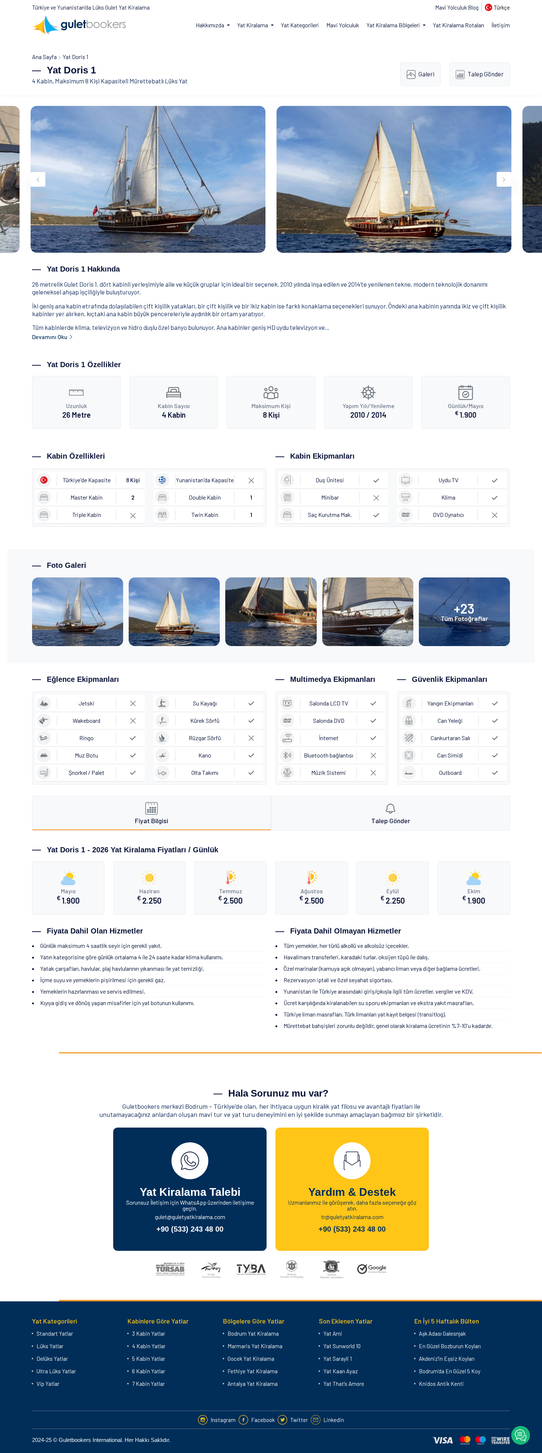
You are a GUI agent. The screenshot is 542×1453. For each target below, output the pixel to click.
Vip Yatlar (48, 1383)
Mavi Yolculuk (342, 24)
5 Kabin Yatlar (148, 1358)
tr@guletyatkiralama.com (352, 1216)
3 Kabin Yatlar (148, 1333)
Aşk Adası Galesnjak (442, 1333)
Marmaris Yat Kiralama (254, 1346)
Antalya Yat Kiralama (252, 1383)
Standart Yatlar (55, 1333)
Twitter (299, 1419)
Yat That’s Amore (343, 1383)
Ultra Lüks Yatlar (56, 1371)
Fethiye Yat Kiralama (252, 1371)
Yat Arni (332, 1333)
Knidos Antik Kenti (441, 1383)
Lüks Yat (176, 80)
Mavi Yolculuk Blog (457, 7)
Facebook (263, 1419)
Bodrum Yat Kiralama (253, 1333)
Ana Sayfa (44, 56)
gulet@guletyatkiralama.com (190, 1216)
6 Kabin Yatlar (148, 1371)
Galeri (426, 73)
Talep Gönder (486, 73)
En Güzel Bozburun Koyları (450, 1346)
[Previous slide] (38, 179)
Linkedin (333, 1419)
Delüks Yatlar (52, 1358)
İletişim (500, 24)
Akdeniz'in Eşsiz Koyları (447, 1358)
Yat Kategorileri (300, 24)
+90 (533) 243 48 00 (189, 1229)
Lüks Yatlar (50, 1346)
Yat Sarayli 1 (337, 1358)
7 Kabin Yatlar (148, 1383)
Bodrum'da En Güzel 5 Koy (449, 1371)
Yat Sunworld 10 (342, 1346)
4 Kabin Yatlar (149, 1346)
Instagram (223, 1419)
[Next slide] (504, 179)
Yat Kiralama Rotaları (458, 24)
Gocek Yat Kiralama (250, 1358)
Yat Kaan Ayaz (340, 1371)
